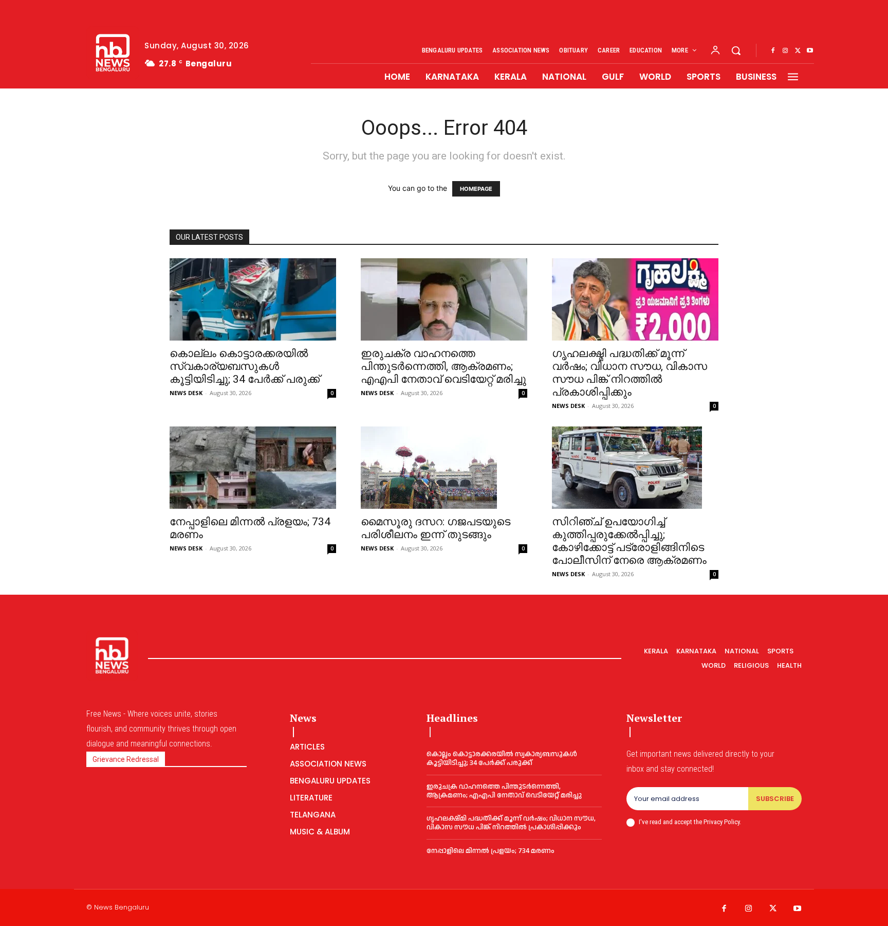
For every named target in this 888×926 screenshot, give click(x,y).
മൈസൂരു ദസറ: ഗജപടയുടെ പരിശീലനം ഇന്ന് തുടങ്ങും (435, 528)
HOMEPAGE (476, 188)
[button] (736, 50)
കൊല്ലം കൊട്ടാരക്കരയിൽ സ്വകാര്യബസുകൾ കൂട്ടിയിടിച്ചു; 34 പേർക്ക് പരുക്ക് (245, 366)
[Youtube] (810, 51)
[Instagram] (785, 51)
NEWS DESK (186, 393)
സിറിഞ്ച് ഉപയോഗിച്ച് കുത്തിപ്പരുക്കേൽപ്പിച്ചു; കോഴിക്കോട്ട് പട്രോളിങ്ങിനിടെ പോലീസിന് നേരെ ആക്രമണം (629, 540)
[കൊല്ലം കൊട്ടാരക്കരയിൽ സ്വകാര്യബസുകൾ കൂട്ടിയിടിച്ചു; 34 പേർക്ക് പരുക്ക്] (253, 299)
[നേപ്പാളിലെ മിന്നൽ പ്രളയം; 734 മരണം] (253, 467)
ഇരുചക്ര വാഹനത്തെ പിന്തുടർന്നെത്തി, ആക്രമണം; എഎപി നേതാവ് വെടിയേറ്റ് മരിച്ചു (443, 366)
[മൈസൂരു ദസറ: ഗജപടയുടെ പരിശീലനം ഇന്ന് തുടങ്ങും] (444, 467)
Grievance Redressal (125, 759)
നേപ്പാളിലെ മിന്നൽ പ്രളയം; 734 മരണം (490, 851)
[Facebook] (773, 51)
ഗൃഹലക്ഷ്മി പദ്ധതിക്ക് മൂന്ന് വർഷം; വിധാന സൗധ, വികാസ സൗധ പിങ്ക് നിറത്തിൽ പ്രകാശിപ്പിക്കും (629, 372)
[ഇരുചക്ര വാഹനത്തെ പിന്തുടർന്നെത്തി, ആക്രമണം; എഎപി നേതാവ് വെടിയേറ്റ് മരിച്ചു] (444, 299)
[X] (797, 51)
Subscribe (775, 799)
